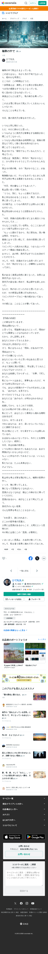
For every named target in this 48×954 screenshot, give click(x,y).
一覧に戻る (24, 570)
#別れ (19, 549)
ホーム (4, 18)
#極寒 (6, 549)
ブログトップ (14, 18)
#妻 (26, 549)
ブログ (24, 18)
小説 (31, 18)
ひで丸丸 (17, 580)
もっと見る (42, 639)
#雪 (13, 549)
